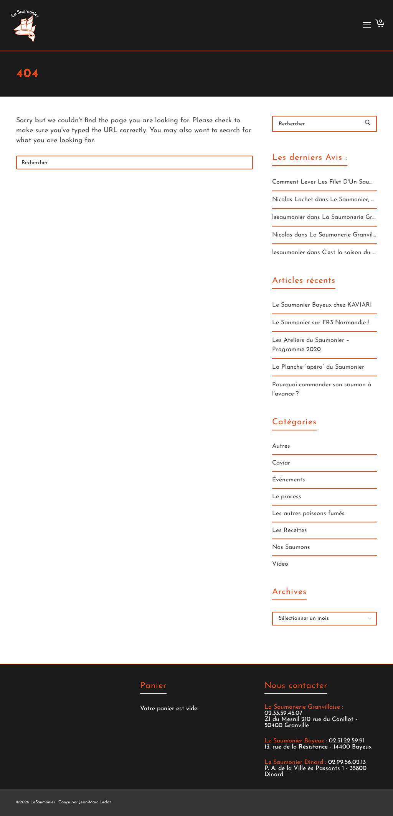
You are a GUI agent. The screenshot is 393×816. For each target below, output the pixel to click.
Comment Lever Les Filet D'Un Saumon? (328, 182)
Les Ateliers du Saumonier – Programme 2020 (310, 345)
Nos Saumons (291, 547)
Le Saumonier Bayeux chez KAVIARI (322, 305)
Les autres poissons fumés (308, 514)
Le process (286, 497)
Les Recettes (289, 530)
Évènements (288, 480)
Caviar (281, 463)
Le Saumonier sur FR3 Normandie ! (320, 323)
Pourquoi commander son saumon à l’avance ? (321, 389)
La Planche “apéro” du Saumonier (318, 367)
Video (280, 564)
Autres (281, 446)
